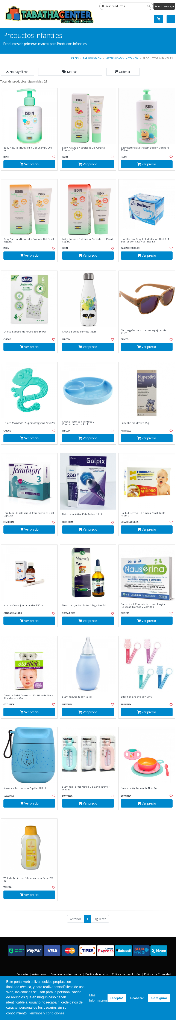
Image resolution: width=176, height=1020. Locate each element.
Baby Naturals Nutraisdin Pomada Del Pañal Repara (87, 240)
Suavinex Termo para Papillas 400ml (24, 788)
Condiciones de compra (66, 974)
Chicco (7, 339)
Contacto (22, 974)
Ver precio (31, 164)
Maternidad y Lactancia (122, 58)
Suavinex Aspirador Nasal (76, 696)
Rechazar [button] (137, 998)
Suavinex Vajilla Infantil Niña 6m (139, 788)
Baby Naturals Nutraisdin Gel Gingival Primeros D (83, 149)
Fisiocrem (67, 522)
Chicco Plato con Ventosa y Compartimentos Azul (78, 423)
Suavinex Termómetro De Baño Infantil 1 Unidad (86, 788)
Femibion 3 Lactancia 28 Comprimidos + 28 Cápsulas (28, 514)
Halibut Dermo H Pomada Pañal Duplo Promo (143, 514)
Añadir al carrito (30, 174)
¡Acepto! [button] (116, 998)
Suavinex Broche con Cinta (137, 696)
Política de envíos (96, 974)
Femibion (8, 522)
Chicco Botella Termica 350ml (79, 331)
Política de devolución (126, 974)
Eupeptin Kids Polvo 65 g (135, 423)
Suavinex (67, 704)
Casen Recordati (130, 248)
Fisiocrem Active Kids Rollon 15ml (82, 514)
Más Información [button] (98, 997)
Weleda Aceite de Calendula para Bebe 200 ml (28, 879)
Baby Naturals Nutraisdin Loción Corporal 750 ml (145, 149)
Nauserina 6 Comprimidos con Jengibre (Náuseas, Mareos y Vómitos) (144, 605)
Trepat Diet (69, 613)
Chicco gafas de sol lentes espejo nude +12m (143, 331)
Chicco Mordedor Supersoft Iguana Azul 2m (29, 423)
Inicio (75, 58)
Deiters (125, 613)
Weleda (7, 887)
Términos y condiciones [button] (46, 1013)
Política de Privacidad (157, 974)
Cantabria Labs (12, 613)
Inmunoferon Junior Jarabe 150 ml (23, 605)
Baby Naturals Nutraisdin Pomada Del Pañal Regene (28, 240)
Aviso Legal (39, 974)
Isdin (6, 156)
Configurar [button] (159, 998)
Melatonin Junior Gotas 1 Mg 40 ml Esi (84, 605)
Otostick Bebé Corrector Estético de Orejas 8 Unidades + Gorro (29, 697)
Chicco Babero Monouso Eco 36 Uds (24, 331)
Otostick (8, 704)
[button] (70, 72)
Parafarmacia (92, 58)
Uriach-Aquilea (129, 522)
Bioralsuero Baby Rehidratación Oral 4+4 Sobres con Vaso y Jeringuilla (145, 240)
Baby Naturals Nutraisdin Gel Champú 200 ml (27, 149)
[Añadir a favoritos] (52, 157)
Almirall (126, 430)
